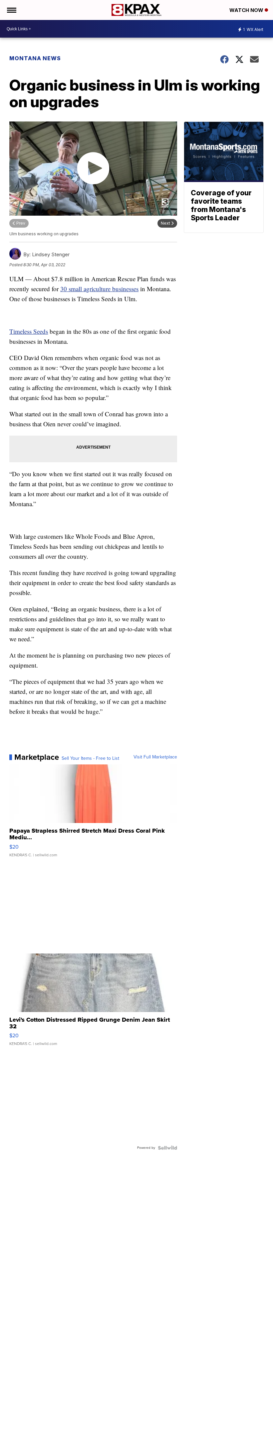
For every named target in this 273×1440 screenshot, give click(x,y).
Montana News (35, 58)
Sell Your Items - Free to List (90, 758)
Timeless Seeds (28, 331)
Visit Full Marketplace (155, 757)
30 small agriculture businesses (99, 289)
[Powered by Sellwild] (167, 1147)
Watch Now (247, 10)
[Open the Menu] (11, 10)
